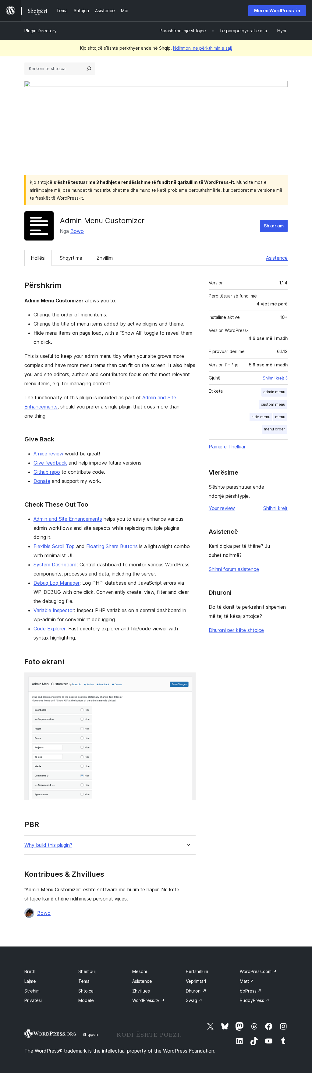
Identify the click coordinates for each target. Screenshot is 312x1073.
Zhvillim (105, 258)
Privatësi (33, 1000)
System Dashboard (55, 564)
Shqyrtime (71, 258)
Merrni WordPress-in (277, 10)
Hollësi (38, 258)
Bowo (77, 231)
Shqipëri (90, 1034)
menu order (274, 429)
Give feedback (50, 463)
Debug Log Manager (57, 583)
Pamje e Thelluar (227, 447)
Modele (86, 1000)
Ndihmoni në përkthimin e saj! (202, 48)
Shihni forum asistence (234, 569)
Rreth (29, 971)
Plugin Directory (40, 30)
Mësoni (139, 971)
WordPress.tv (148, 1000)
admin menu (274, 392)
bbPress (251, 990)
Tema (84, 981)
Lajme (30, 981)
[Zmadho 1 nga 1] (187, 681)
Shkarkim (274, 225)
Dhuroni (196, 990)
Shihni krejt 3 (275, 378)
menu (280, 417)
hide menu (260, 417)
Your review (222, 508)
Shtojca (86, 990)
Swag (194, 1000)
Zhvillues (141, 990)
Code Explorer (50, 629)
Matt (247, 981)
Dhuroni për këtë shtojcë (236, 630)
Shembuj (87, 971)
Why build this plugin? (48, 845)
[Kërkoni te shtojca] (89, 68)
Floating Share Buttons (112, 546)
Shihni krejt (275, 508)
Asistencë (277, 258)
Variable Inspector (54, 610)
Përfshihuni (197, 971)
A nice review (48, 454)
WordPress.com (258, 971)
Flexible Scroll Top (54, 546)
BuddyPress (254, 1000)
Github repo (47, 472)
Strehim (32, 990)
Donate (42, 481)
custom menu (273, 404)
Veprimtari (196, 981)
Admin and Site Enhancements (68, 519)
